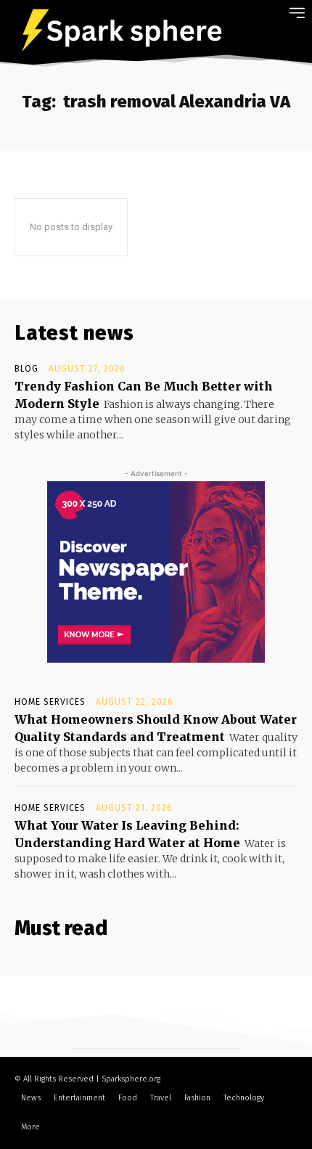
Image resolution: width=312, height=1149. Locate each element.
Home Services (50, 702)
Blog (26, 368)
